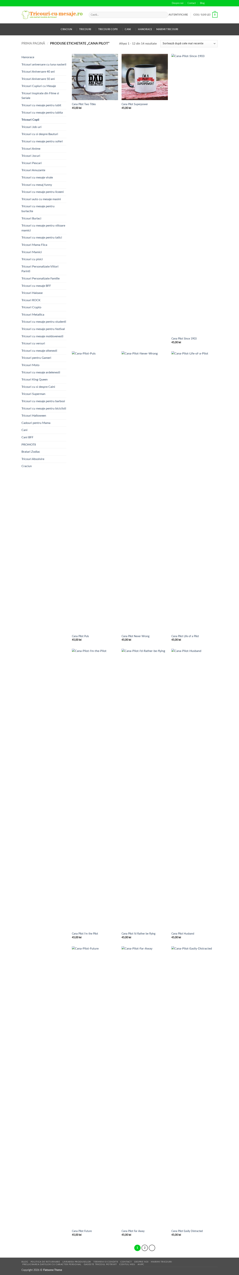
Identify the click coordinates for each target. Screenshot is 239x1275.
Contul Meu (127, 1264)
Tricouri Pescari (31, 163)
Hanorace (145, 29)
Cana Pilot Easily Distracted (187, 1231)
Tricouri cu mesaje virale (37, 177)
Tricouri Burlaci (31, 218)
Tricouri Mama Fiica (34, 244)
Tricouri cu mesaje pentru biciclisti (43, 408)
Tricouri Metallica (32, 314)
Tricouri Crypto (31, 307)
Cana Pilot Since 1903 (184, 338)
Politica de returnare (45, 1262)
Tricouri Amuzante (33, 170)
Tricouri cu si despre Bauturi (39, 134)
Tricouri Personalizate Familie (40, 278)
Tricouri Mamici (31, 252)
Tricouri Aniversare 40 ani (38, 71)
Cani (128, 29)
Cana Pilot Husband (182, 933)
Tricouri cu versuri (33, 343)
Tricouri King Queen (34, 379)
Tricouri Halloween (33, 415)
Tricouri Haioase (32, 292)
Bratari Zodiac (30, 451)
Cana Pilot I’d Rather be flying (138, 933)
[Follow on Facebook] (208, 3)
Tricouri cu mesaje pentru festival (43, 329)
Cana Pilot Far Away (133, 1231)
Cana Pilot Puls (80, 636)
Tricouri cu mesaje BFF (36, 285)
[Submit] (165, 15)
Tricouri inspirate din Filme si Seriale (40, 96)
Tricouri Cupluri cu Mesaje (38, 86)
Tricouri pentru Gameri (36, 357)
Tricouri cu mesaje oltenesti (39, 350)
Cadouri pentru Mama (35, 422)
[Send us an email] (216, 3)
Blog (202, 3)
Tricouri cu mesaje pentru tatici (41, 237)
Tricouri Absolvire (32, 459)
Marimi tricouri (167, 29)
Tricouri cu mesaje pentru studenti (43, 321)
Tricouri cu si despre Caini (38, 386)
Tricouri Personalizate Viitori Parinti (39, 269)
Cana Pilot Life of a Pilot (185, 636)
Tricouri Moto (30, 365)
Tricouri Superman (33, 393)
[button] (178, 15)
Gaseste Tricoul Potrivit (100, 1264)
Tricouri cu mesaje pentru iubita (42, 112)
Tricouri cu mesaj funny (36, 184)
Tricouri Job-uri (31, 127)
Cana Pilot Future (82, 1231)
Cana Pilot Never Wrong (135, 636)
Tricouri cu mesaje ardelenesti (40, 372)
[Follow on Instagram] (212, 3)
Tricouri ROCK (31, 300)
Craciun (66, 29)
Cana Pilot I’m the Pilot (85, 933)
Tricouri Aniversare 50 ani (38, 78)
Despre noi (177, 3)
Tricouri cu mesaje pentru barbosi (43, 401)
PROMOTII (28, 444)
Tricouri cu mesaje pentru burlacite (38, 209)
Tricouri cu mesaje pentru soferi (42, 141)
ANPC (141, 1264)
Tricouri (85, 29)
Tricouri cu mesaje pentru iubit (41, 105)
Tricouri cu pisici (32, 259)
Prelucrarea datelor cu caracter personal (51, 1264)
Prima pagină (33, 43)
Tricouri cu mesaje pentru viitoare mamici (43, 228)
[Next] (152, 1248)
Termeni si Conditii (105, 1262)
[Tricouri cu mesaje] (52, 14)
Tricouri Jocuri (30, 155)
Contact (191, 3)
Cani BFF (27, 437)
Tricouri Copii (108, 29)
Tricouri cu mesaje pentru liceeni (42, 191)
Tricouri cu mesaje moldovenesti (42, 336)
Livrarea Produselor (77, 1262)
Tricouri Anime (30, 148)
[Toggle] (64, 96)
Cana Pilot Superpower (135, 104)
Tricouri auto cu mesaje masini (41, 199)
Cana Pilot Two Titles (84, 104)
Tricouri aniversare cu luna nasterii (43, 64)
